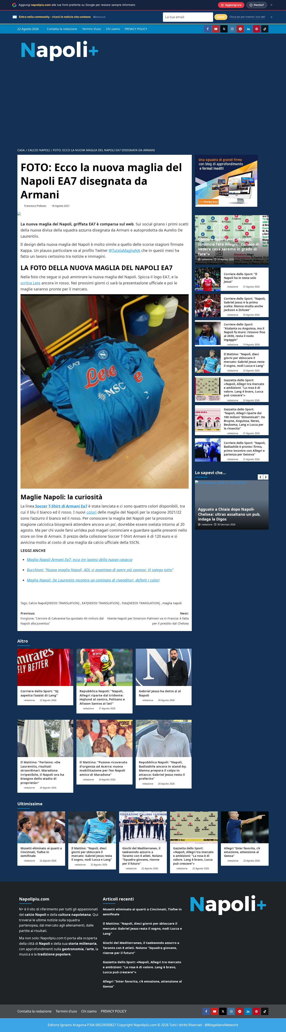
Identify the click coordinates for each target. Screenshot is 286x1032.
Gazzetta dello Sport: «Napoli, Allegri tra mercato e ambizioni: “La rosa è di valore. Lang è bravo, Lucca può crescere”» (244, 387)
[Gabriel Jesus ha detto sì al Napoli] (164, 667)
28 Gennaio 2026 (226, 524)
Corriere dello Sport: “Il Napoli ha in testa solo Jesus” (240, 278)
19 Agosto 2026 (251, 344)
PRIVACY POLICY (136, 29)
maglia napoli (172, 603)
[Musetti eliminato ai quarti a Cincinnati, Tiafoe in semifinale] (41, 827)
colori (91, 512)
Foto (125, 603)
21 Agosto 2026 (107, 708)
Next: (147, 618)
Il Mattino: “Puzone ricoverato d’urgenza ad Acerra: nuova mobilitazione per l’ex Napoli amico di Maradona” (103, 768)
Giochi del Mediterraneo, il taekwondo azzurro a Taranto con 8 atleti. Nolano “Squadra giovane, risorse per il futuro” (142, 855)
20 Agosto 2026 (166, 700)
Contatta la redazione (62, 29)
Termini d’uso (91, 29)
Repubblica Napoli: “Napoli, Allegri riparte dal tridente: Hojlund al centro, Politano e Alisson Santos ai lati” (102, 697)
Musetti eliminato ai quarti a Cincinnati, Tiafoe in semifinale (41, 852)
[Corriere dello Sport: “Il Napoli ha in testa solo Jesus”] (208, 279)
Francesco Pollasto (35, 206)
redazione (29, 700)
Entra (220, 17)
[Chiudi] (271, 5)
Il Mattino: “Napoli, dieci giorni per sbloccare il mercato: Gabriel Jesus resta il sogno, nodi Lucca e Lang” (244, 360)
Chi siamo (113, 29)
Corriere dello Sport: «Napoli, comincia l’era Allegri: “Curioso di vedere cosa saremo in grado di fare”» (228, 246)
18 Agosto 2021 (61, 206)
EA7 (84, 603)
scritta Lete (30, 282)
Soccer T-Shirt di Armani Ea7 (60, 506)
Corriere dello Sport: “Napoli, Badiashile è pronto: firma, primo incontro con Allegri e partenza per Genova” (244, 448)
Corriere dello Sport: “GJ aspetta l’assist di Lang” (39, 693)
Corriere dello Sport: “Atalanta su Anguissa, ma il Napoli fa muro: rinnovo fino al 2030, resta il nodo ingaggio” (244, 332)
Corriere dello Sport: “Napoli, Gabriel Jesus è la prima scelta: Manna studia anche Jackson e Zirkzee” (244, 304)
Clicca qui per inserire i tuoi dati (247, 16)
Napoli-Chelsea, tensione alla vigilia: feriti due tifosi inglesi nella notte (231, 517)
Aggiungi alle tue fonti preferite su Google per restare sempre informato (77, 5)
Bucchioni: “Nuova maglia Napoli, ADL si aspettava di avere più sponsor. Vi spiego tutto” (100, 569)
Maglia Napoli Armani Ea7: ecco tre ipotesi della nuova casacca (79, 559)
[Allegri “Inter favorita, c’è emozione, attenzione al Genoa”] (245, 827)
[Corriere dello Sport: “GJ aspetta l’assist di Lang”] (45, 667)
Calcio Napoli (38, 603)
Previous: (62, 618)
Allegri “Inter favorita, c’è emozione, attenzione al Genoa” (242, 852)
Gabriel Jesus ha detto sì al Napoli (160, 693)
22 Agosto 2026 (48, 700)
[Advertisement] (143, 101)
